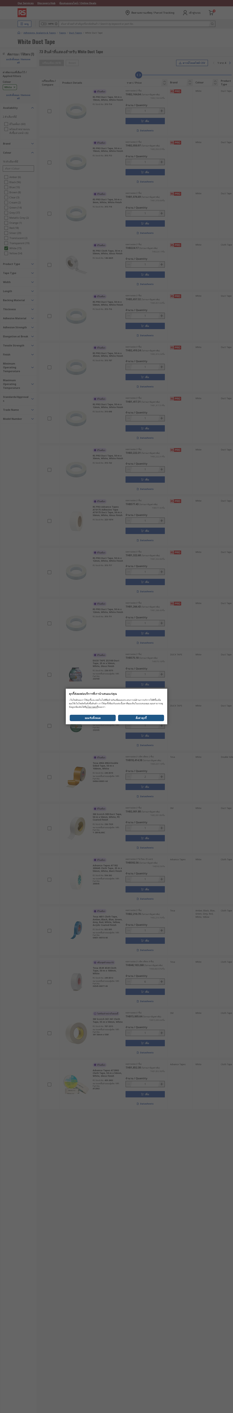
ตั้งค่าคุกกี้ (141, 718)
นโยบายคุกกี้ (92, 706)
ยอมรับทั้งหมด (93, 718)
